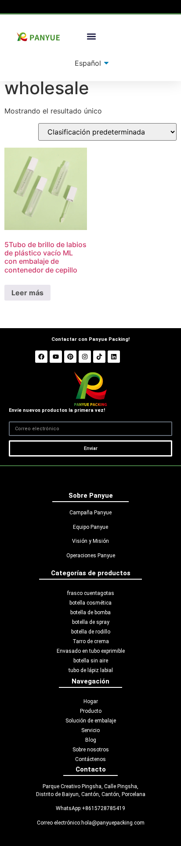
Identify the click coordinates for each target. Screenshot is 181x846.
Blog (90, 740)
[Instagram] (85, 356)
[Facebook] (41, 356)
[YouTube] (56, 356)
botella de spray (90, 622)
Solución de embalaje (90, 721)
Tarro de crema (90, 641)
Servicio (90, 730)
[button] (91, 36)
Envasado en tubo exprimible (91, 651)
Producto (90, 711)
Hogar (90, 701)
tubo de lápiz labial (91, 670)
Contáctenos (90, 759)
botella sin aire (90, 661)
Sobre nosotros (90, 750)
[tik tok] (99, 356)
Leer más (27, 292)
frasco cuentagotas (90, 593)
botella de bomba (90, 612)
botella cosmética (90, 603)
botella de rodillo (90, 632)
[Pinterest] (70, 356)
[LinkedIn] (114, 356)
